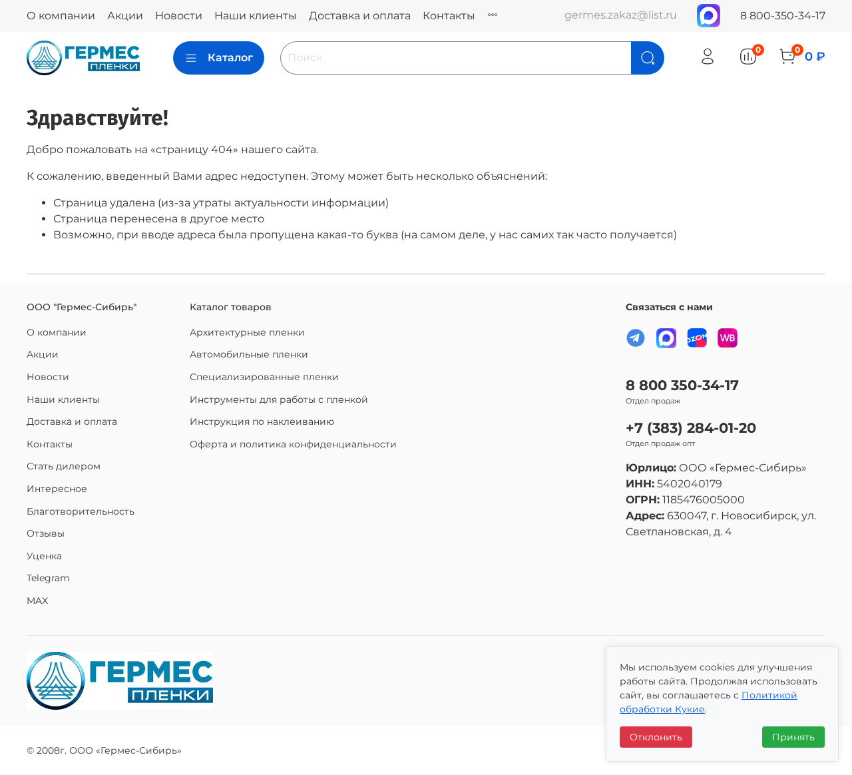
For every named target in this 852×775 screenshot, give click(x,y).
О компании (61, 15)
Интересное (57, 489)
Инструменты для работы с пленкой (279, 399)
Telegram (48, 578)
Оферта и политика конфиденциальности (293, 444)
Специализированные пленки (264, 377)
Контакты (449, 15)
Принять (793, 737)
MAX (37, 601)
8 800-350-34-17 (782, 15)
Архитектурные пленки (247, 332)
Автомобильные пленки (249, 354)
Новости (178, 15)
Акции (125, 15)
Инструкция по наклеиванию (262, 421)
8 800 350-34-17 (682, 385)
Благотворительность (80, 511)
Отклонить (656, 737)
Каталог (230, 57)
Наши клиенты (255, 15)
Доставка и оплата (360, 15)
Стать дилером (64, 466)
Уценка (44, 556)
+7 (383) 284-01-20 (691, 427)
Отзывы (46, 533)
